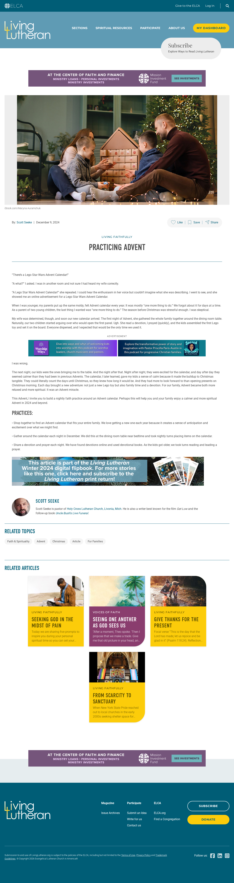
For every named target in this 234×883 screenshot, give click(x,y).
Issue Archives (110, 813)
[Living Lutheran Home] (27, 30)
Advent (41, 541)
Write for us (134, 819)
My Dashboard (211, 28)
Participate (150, 28)
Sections (79, 28)
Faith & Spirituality (18, 541)
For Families (95, 541)
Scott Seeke (24, 222)
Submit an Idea (137, 813)
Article (76, 541)
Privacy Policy (143, 855)
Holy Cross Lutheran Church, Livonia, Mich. (94, 509)
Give (187, 5)
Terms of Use (128, 855)
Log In (209, 5)
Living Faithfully (117, 237)
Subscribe (208, 806)
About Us (177, 28)
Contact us (134, 825)
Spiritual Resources (114, 28)
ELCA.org (160, 813)
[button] (227, 6)
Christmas (58, 541)
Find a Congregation (167, 819)
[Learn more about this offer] (117, 85)
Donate (208, 819)
